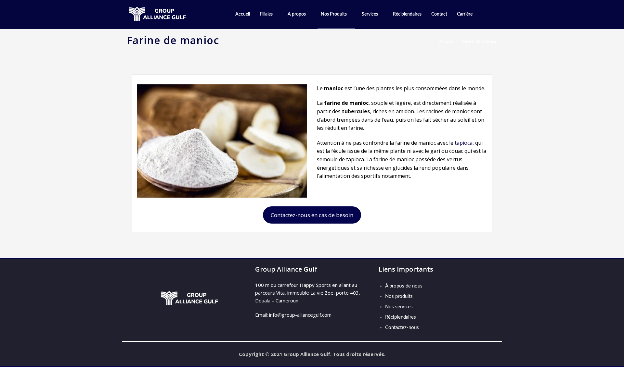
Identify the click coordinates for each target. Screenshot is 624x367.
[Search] (485, 14)
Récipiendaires (407, 14)
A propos (297, 14)
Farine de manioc (479, 41)
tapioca (464, 142)
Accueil (242, 14)
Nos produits (399, 296)
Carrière (465, 14)
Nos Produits (334, 14)
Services (370, 14)
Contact (439, 14)
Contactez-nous (402, 327)
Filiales (266, 14)
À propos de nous (403, 286)
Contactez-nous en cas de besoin (312, 215)
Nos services (399, 306)
